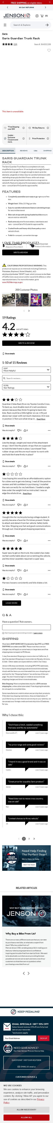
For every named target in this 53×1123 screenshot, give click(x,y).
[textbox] (26, 627)
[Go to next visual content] (29, 311)
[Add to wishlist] (49, 51)
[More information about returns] (48, 128)
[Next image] (28, 973)
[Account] (37, 15)
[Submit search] (47, 25)
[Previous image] (24, 973)
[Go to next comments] (34, 839)
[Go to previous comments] (19, 839)
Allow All (26, 1118)
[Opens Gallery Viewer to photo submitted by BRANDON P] (35, 299)
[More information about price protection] (48, 138)
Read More (41, 419)
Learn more (38, 633)
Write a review (21, 252)
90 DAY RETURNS (26, 7)
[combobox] (26, 370)
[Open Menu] (5, 25)
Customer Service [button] (26, 1077)
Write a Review (26, 343)
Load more (12, 603)
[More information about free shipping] (23, 128)
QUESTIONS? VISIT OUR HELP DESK (26, 1060)
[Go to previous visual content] (24, 311)
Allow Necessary (26, 1110)
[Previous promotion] (7, 7)
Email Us (28, 1067)
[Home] (17, 15)
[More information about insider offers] (23, 138)
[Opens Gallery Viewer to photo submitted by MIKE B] (22, 299)
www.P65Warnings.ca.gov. (12, 282)
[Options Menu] (49, 430)
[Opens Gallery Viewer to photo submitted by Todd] (8, 299)
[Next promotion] (45, 7)
